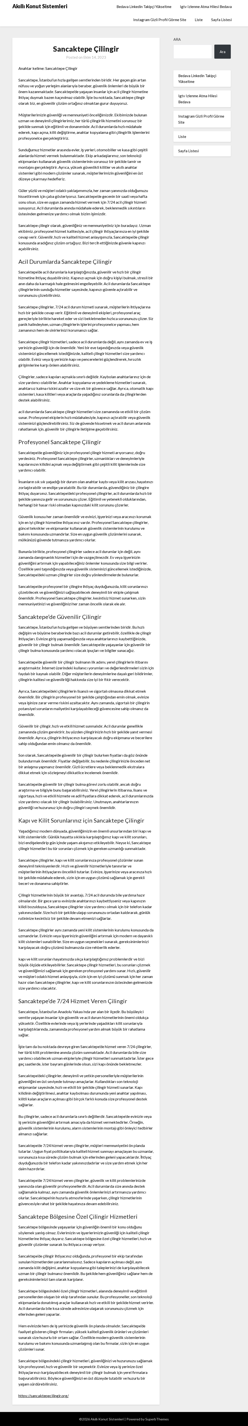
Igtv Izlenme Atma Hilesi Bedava (206, 6)
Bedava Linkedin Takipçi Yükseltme (143, 6)
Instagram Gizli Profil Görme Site (159, 19)
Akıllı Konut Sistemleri (39, 6)
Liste (199, 19)
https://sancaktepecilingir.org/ (43, 1395)
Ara (177, 39)
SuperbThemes (157, 1419)
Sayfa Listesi (221, 19)
